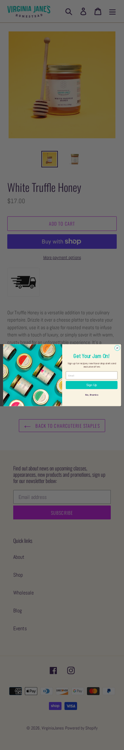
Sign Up (91, 384)
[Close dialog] (117, 347)
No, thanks (91, 395)
